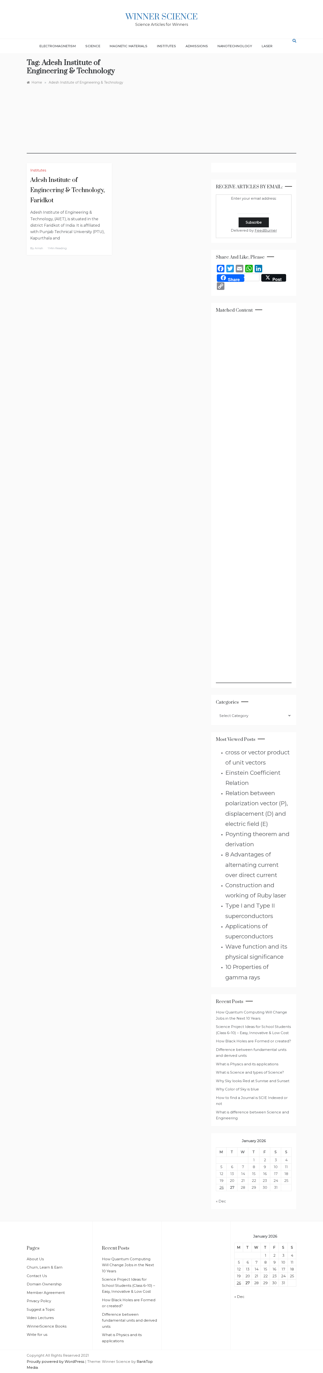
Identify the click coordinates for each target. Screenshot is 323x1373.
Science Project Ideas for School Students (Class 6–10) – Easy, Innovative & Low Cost (128, 1285)
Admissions (197, 46)
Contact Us (37, 1276)
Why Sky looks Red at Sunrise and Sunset (252, 1081)
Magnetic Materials (128, 46)
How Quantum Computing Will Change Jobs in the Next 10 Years (128, 1265)
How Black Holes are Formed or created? (253, 1041)
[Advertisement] (161, 120)
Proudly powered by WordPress (56, 1361)
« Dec (221, 1201)
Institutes (166, 46)
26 (221, 1187)
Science (92, 46)
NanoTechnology (235, 46)
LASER (267, 46)
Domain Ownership (44, 1284)
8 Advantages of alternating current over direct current (252, 864)
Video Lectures (40, 1317)
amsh (39, 248)
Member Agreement (46, 1292)
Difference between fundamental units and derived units (129, 1320)
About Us (35, 1259)
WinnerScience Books (46, 1326)
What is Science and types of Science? (250, 1072)
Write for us (37, 1334)
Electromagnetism (57, 46)
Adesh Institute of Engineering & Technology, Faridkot (67, 190)
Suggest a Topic (41, 1309)
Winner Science (162, 17)
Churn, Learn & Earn (44, 1267)
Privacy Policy (39, 1301)
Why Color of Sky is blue (237, 1089)
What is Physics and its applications (247, 1064)
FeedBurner (266, 230)
